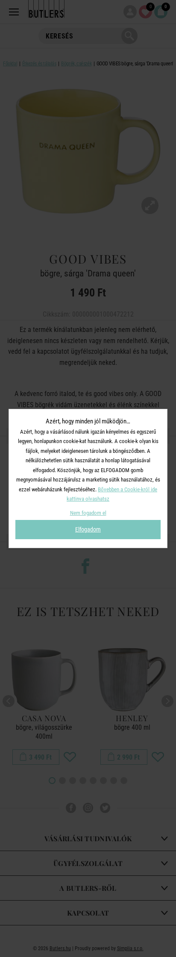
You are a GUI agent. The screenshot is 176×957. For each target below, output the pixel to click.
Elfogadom (88, 529)
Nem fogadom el (88, 513)
